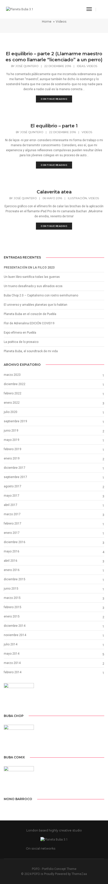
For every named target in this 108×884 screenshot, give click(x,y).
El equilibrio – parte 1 (54, 126)
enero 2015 (12, 616)
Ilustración (77, 198)
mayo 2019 (11, 440)
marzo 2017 (12, 514)
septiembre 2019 (15, 421)
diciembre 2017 (14, 468)
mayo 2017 (11, 495)
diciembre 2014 (14, 626)
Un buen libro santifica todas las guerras (32, 277)
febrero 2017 (12, 523)
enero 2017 (12, 533)
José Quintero (26, 66)
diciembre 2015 (14, 579)
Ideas (81, 66)
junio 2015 (11, 588)
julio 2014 (10, 644)
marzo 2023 (12, 375)
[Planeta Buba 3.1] (19, 9)
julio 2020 (10, 412)
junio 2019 (11, 430)
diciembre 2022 (14, 384)
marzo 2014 (12, 663)
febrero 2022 (12, 393)
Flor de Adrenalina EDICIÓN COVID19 (29, 323)
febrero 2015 (12, 607)
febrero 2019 (12, 449)
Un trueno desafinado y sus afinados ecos (33, 286)
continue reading (54, 98)
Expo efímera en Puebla (20, 332)
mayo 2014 (11, 653)
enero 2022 (12, 402)
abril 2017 (10, 505)
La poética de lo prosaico (21, 342)
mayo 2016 (11, 551)
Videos (92, 66)
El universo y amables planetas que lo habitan (35, 304)
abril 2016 (10, 560)
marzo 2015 (12, 598)
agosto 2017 (12, 486)
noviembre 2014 (15, 635)
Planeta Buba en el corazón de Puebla (30, 314)
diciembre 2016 (14, 542)
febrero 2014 (12, 672)
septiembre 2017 (15, 477)
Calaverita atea (54, 192)
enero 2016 (12, 570)
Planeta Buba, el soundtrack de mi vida (31, 351)
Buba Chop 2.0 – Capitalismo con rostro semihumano (41, 295)
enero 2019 (12, 458)
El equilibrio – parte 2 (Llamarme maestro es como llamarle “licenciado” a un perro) (54, 57)
